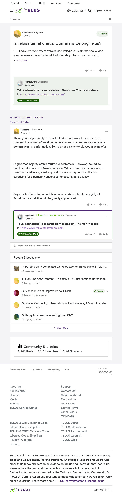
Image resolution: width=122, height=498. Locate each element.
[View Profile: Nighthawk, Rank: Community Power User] (20, 217)
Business (29, 3)
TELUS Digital (69, 422)
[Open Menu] (110, 19)
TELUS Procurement (74, 431)
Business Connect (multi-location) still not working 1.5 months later (64, 303)
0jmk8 (38, 307)
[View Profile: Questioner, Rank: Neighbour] (17, 34)
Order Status (69, 412)
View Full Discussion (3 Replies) (28, 117)
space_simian (40, 295)
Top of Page (36, 369)
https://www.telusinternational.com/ (42, 94)
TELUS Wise (69, 439)
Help (66, 369)
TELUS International (73, 427)
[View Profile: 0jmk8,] (16, 305)
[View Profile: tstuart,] (16, 281)
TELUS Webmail (71, 435)
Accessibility (17, 390)
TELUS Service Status (23, 407)
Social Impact (74, 3)
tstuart (37, 283)
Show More (22, 60)
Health (42, 3)
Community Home (18, 369)
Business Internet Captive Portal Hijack (46, 291)
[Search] (90, 10)
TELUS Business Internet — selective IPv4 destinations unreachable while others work (65, 279)
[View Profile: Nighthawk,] (20, 83)
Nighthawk (30, 81)
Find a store (68, 399)
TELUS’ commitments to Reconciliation (79, 480)
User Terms (68, 403)
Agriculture (56, 3)
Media (13, 399)
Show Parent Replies (19, 122)
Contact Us (68, 390)
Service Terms (70, 407)
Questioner (27, 32)
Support (66, 386)
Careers (14, 395)
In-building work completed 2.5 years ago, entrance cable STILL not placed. (64, 267)
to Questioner (41, 81)
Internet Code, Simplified (25, 427)
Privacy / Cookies (21, 439)
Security (15, 444)
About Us (16, 386)
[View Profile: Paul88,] (16, 317)
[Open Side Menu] (11, 10)
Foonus (39, 271)
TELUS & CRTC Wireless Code (29, 431)
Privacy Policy (53, 369)
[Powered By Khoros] (105, 371)
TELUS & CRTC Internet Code (29, 422)
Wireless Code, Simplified (26, 435)
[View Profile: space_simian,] (16, 293)
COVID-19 (67, 416)
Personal (14, 3)
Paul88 (39, 319)
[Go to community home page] (28, 10)
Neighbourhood (71, 395)
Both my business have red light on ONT (47, 315)
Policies (14, 403)
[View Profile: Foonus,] (16, 268)
